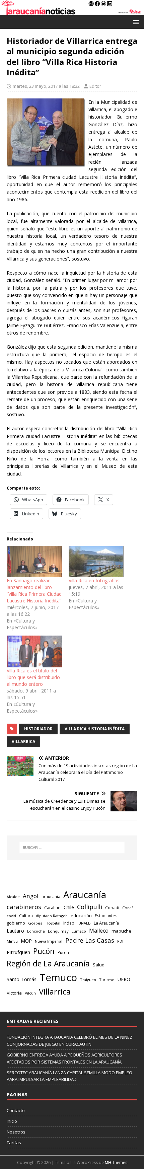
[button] (134, 21)
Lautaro (15, 931)
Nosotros (16, 1132)
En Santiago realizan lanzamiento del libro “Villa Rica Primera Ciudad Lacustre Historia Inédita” (34, 590)
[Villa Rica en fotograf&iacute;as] (96, 561)
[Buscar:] (72, 847)
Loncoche (36, 931)
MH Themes (116, 1162)
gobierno (16, 923)
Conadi (112, 907)
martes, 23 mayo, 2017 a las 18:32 (46, 86)
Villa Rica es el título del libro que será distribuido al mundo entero (33, 677)
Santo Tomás (22, 979)
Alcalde (13, 896)
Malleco (99, 930)
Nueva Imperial (48, 941)
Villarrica (23, 741)
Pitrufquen (18, 952)
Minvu (12, 941)
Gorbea (35, 923)
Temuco (58, 977)
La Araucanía (106, 923)
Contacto (16, 1110)
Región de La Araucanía (48, 963)
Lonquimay (58, 931)
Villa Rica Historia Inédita (95, 729)
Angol (31, 896)
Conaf (127, 907)
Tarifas (14, 1143)
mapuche (121, 931)
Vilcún (30, 993)
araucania (51, 896)
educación (81, 915)
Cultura (26, 915)
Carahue (52, 907)
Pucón (44, 951)
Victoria (14, 993)
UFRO (124, 979)
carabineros (24, 907)
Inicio (12, 1121)
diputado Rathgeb (52, 915)
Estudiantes (106, 916)
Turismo (107, 979)
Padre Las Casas (89, 940)
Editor (95, 86)
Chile (69, 907)
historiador (38, 729)
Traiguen (88, 979)
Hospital (53, 923)
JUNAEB (84, 923)
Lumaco (79, 931)
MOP (26, 941)
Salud (98, 965)
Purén (63, 952)
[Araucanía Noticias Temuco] (72, 11)
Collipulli (89, 907)
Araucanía (84, 894)
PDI (120, 941)
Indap (68, 923)
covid (11, 916)
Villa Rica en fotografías (94, 580)
